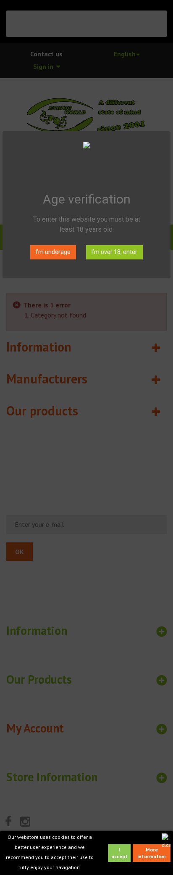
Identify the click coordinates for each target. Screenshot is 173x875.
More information (151, 852)
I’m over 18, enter (114, 251)
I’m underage (53, 251)
